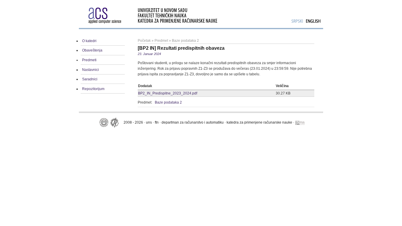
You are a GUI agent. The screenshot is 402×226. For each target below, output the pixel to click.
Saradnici (89, 79)
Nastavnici (90, 70)
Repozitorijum (93, 89)
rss (302, 122)
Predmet (161, 41)
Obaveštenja (92, 50)
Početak (144, 41)
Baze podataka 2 (185, 41)
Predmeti (89, 60)
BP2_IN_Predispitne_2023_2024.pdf (167, 93)
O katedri (89, 41)
